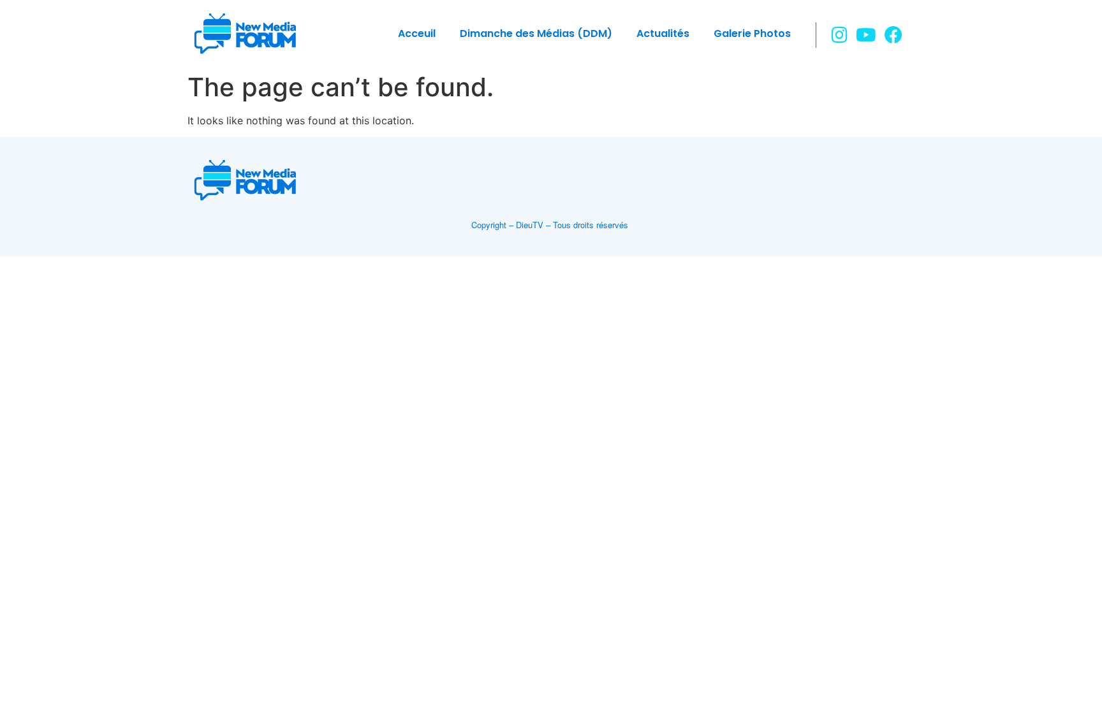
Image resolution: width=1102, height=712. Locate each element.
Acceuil (417, 33)
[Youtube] (866, 34)
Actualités (662, 33)
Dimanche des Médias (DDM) (536, 33)
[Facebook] (893, 34)
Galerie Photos (752, 33)
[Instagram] (839, 34)
